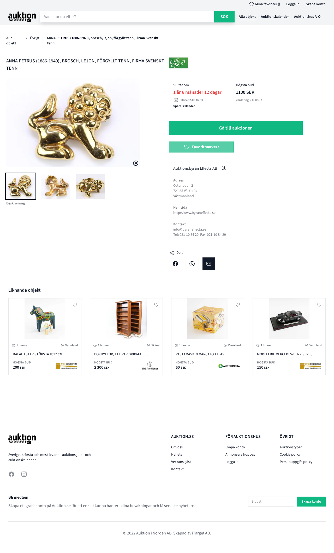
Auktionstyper (291, 447)
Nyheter (177, 454)
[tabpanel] (73, 122)
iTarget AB (201, 533)
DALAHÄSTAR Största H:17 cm (37, 354)
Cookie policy (290, 454)
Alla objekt (247, 16)
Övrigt (34, 38)
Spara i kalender (184, 106)
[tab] (20, 186)
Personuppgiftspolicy (296, 461)
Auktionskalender (275, 16)
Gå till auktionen (236, 128)
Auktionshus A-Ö (307, 16)
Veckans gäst (181, 461)
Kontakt (177, 469)
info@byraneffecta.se (189, 229)
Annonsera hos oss (240, 454)
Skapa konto (316, 4)
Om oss (177, 447)
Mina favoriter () (267, 4)
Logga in (293, 4)
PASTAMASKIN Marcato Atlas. (200, 354)
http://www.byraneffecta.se (194, 212)
